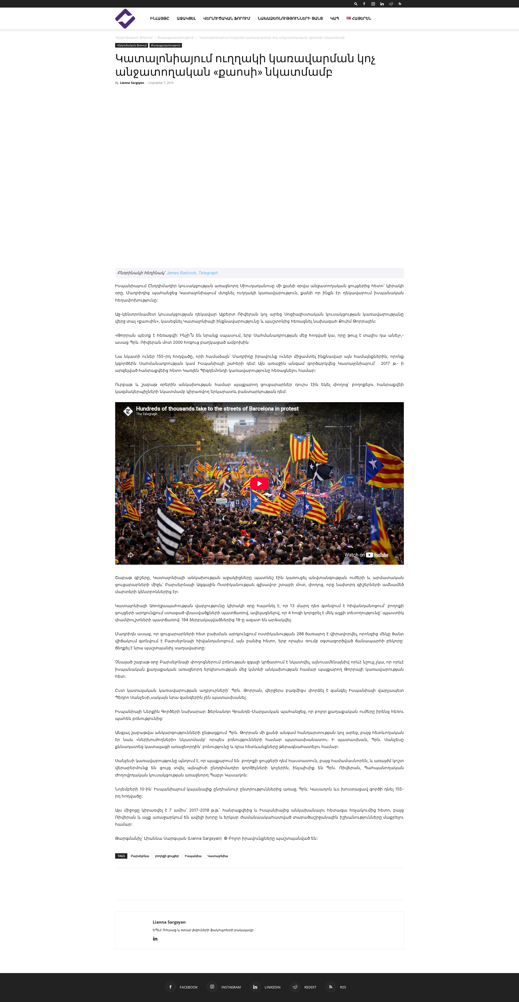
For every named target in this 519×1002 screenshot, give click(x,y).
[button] (356, 4)
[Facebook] (364, 4)
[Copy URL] (157, 888)
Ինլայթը (159, 18)
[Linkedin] (382, 4)
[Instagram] (373, 4)
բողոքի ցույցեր (167, 856)
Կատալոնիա (218, 856)
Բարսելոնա (140, 856)
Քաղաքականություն (176, 37)
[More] (322, 95)
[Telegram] (170, 888)
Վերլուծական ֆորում (226, 18)
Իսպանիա (193, 856)
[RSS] (400, 4)
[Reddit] (391, 4)
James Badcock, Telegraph (192, 272)
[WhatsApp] (182, 888)
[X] (145, 888)
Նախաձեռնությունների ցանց (290, 18)
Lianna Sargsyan (132, 83)
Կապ (334, 18)
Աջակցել (186, 18)
